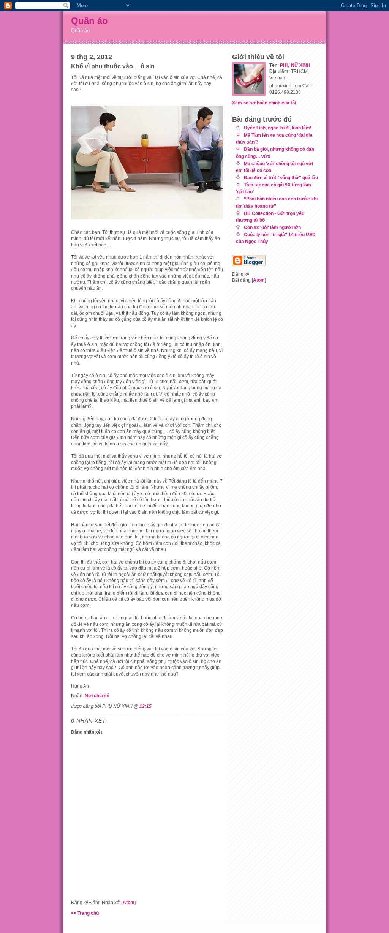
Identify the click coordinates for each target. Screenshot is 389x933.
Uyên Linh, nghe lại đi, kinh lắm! (278, 127)
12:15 (145, 706)
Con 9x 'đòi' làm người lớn (272, 227)
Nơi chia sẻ (97, 695)
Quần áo (89, 21)
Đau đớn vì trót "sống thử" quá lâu (281, 177)
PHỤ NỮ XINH (295, 65)
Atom (128, 902)
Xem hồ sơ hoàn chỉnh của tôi (264, 102)
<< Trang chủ (85, 913)
